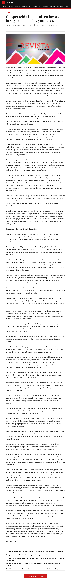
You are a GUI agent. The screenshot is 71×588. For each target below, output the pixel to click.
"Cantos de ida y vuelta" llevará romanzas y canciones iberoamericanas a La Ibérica (34, 551)
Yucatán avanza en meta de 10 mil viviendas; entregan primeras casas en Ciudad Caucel (33, 564)
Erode (66, 6)
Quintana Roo (26, 6)
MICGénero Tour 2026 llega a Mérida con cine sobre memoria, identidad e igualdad (34, 569)
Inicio (4, 6)
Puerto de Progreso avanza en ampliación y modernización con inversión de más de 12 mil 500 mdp (35, 559)
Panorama (52, 6)
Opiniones (60, 6)
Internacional (43, 6)
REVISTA (11, 2)
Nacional (34, 6)
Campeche (17, 6)
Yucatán (10, 6)
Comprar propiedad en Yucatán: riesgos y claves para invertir (27, 555)
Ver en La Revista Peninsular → (35, 576)
